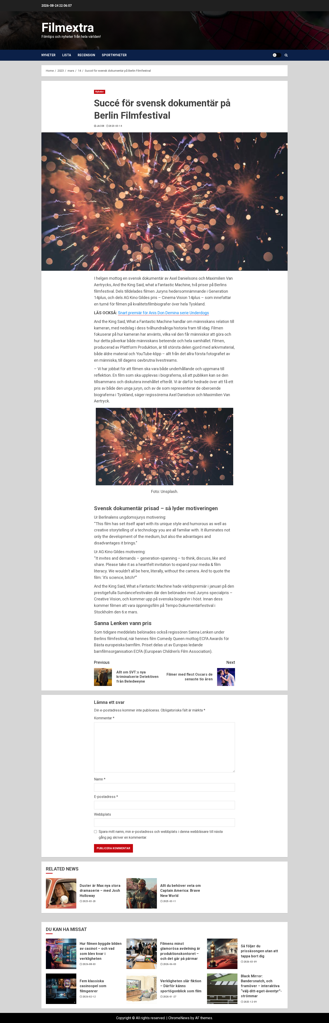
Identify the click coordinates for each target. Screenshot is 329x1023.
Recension (86, 55)
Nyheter (48, 55)
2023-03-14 (115, 126)
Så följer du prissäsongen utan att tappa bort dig (259, 951)
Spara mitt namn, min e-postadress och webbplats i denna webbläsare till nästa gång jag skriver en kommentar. (161, 835)
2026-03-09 (250, 962)
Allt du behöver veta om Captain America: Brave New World (180, 890)
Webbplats (102, 814)
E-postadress (106, 797)
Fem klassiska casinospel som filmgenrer (93, 986)
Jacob (101, 126)
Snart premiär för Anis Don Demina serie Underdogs (163, 312)
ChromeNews (179, 1018)
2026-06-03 (169, 964)
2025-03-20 (89, 901)
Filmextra (67, 27)
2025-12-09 (250, 1002)
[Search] (286, 55)
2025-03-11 (169, 901)
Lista (66, 55)
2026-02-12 (89, 996)
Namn (99, 779)
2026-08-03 (89, 964)
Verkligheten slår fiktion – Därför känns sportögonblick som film (180, 986)
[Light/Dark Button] (276, 55)
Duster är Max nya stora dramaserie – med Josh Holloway (100, 890)
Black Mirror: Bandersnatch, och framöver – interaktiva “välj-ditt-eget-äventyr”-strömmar (261, 986)
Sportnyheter (114, 55)
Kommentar (104, 718)
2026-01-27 (169, 996)
